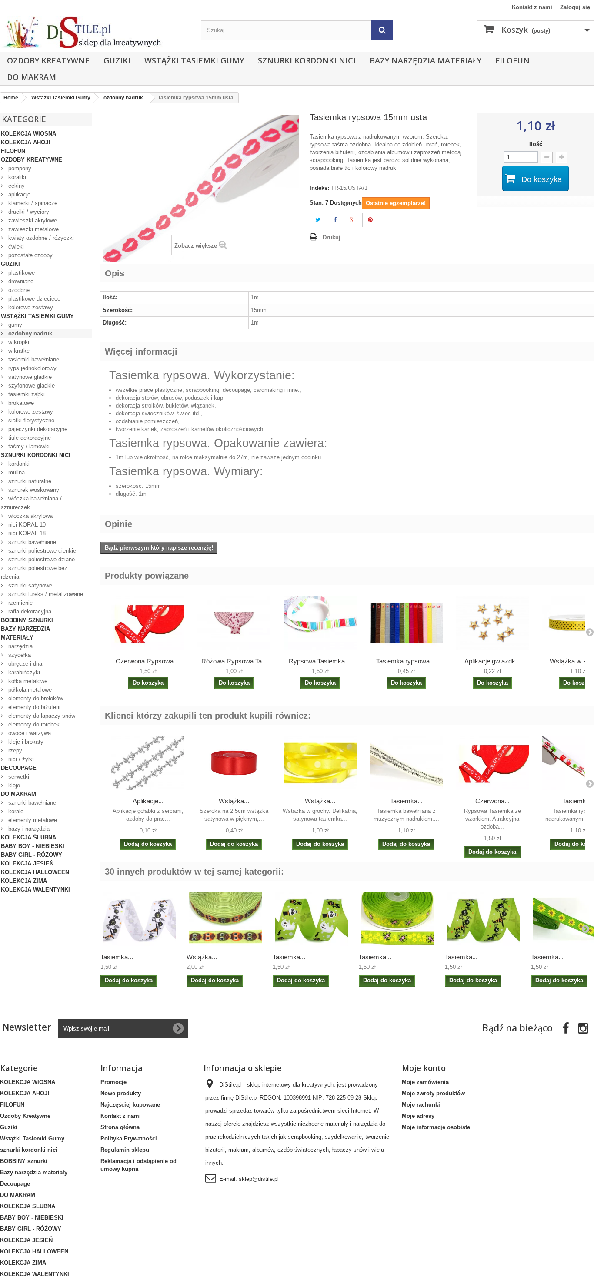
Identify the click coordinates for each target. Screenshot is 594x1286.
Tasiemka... (406, 801)
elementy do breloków (35, 698)
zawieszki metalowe (33, 229)
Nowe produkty (120, 1093)
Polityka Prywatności (128, 1138)
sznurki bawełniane (31, 542)
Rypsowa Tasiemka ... (320, 661)
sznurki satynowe (29, 585)
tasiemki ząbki (26, 394)
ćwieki (15, 246)
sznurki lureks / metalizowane (45, 594)
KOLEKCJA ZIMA (24, 881)
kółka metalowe (27, 681)
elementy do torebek (33, 724)
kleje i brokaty (25, 742)
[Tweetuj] (318, 220)
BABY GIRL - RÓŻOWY (31, 855)
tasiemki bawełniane (33, 359)
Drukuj (331, 237)
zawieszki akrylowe (32, 220)
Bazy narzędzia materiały (425, 60)
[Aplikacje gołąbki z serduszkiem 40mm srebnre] (148, 762)
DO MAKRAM (31, 77)
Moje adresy (418, 1116)
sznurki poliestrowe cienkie (41, 550)
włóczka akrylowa (30, 516)
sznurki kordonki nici (307, 60)
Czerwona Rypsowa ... (148, 661)
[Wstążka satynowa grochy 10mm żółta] (320, 762)
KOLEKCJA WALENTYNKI (35, 889)
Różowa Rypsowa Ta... (234, 661)
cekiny (16, 185)
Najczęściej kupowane (130, 1104)
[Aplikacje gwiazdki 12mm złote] (492, 623)
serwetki (18, 776)
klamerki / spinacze (32, 203)
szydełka (19, 655)
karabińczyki (23, 672)
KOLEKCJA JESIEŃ (27, 863)
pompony (19, 168)
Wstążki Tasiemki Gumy (194, 60)
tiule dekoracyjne (29, 437)
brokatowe (20, 403)
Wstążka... (234, 801)
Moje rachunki (421, 1104)
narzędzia (20, 646)
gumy (14, 325)
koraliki (16, 177)
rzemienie (20, 603)
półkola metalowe (29, 689)
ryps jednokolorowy (32, 368)
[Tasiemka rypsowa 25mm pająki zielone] (483, 918)
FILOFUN (512, 60)
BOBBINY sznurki (27, 620)
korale (15, 811)
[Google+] (352, 220)
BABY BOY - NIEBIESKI (32, 846)
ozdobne (18, 290)
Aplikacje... (148, 801)
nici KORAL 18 (26, 533)
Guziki (116, 60)
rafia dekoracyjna (29, 611)
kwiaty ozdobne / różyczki (40, 238)
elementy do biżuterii (33, 707)
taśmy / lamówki (28, 446)
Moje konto (424, 1068)
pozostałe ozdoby (30, 255)
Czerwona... (492, 801)
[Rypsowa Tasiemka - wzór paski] (320, 623)
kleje (13, 785)
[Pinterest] (370, 220)
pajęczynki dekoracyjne (37, 429)
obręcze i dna (24, 663)
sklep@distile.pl (259, 1179)
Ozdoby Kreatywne (48, 60)
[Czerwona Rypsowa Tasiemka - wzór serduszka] (148, 623)
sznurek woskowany (33, 490)
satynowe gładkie (29, 377)
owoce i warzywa (29, 733)
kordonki (18, 464)
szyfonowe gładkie (31, 385)
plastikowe (21, 272)
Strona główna (120, 1127)
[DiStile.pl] (96, 32)
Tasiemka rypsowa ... (406, 661)
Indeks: (319, 188)
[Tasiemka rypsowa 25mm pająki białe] (139, 918)
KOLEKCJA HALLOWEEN (35, 872)
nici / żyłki (20, 759)
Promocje (113, 1082)
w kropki (18, 342)
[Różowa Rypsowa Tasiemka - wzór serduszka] (234, 623)
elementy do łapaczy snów (41, 716)
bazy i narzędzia (28, 828)
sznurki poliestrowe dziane (41, 559)
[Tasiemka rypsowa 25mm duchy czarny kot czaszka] (311, 918)
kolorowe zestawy (30, 307)
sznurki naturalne (29, 481)
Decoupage (19, 768)
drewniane (20, 281)
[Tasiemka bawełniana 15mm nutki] (406, 762)
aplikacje (18, 194)
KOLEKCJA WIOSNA (28, 133)
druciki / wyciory (28, 212)
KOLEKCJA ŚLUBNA (28, 837)
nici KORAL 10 (26, 524)
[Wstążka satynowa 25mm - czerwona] (234, 762)
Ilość (535, 144)
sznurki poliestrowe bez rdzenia (34, 572)
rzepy (14, 750)
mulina (16, 472)
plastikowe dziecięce (33, 298)
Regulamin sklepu (124, 1150)
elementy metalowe (32, 820)
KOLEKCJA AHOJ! (25, 142)
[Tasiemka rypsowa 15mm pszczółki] (397, 918)
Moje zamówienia (425, 1082)
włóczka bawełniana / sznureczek (31, 502)
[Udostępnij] (335, 220)
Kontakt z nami (532, 7)
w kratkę (18, 351)
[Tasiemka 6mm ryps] (406, 623)
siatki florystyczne (30, 420)
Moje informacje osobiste (436, 1127)
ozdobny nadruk (29, 333)
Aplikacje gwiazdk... (492, 661)
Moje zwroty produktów (433, 1093)
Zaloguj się (575, 7)
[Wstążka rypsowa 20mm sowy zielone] (225, 918)
